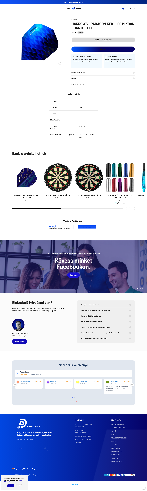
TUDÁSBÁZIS (115, 458)
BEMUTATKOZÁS (116, 461)
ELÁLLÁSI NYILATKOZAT (83, 439)
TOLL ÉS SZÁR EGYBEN (119, 438)
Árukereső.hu (73, 490)
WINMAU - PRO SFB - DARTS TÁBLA (89, 195)
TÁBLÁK (114, 431)
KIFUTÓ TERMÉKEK (117, 424)
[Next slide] (132, 384)
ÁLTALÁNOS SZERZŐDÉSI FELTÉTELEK (83, 425)
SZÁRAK (114, 441)
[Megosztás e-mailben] (88, 84)
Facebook (73, 275)
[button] (103, 39)
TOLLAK (114, 445)
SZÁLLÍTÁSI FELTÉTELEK (83, 436)
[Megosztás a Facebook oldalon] (80, 84)
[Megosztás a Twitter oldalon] (83, 84)
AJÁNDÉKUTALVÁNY (118, 428)
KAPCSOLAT (79, 443)
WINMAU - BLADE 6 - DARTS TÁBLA (58, 195)
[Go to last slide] (14, 384)
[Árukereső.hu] (73, 485)
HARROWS (74, 19)
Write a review (87, 227)
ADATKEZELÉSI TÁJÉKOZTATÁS (80, 431)
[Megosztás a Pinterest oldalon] (86, 84)
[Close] (27, 476)
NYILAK (114, 434)
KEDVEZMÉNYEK (117, 451)
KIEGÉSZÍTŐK (115, 448)
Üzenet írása (19, 341)
